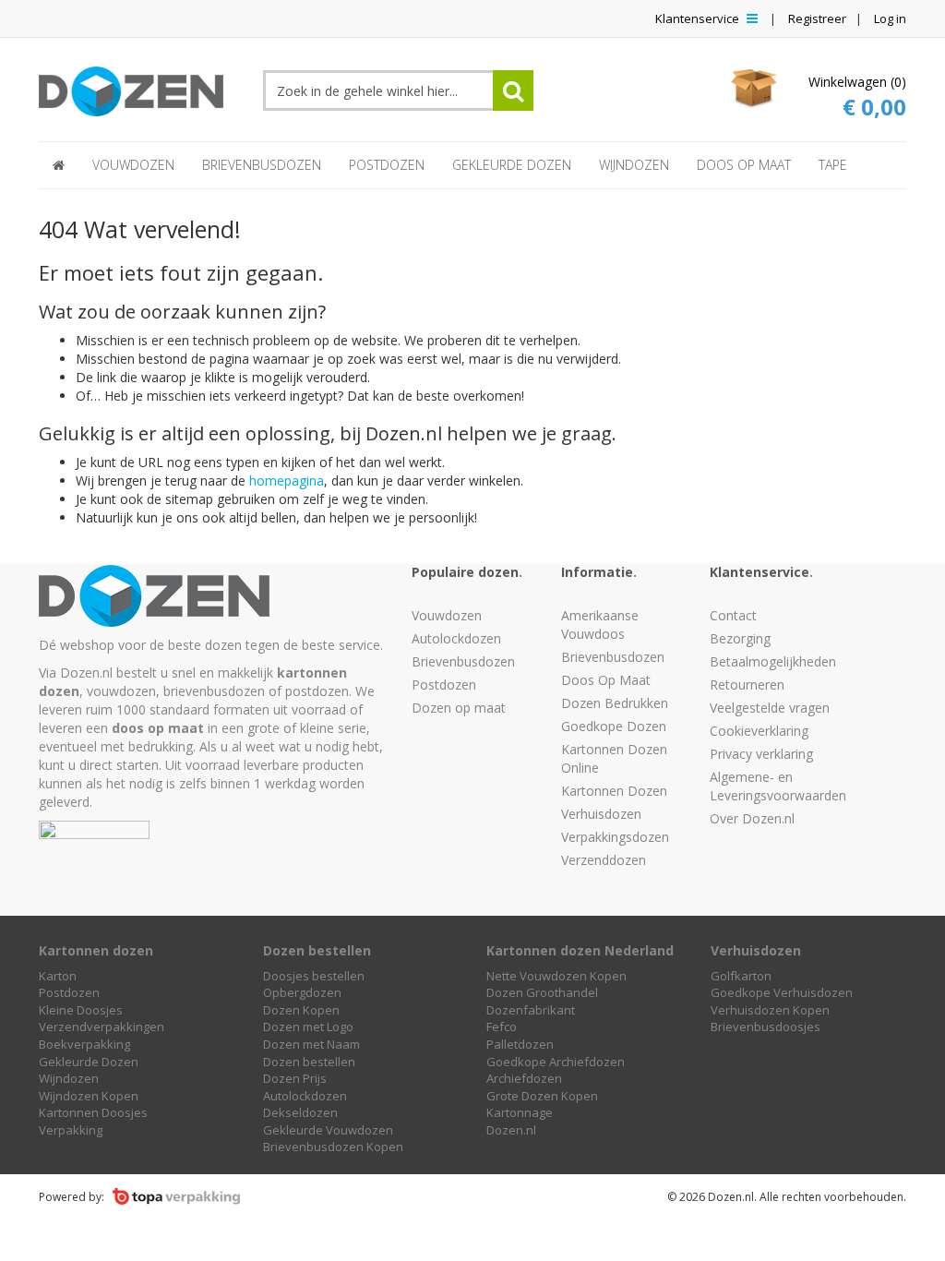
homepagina (286, 480)
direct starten (119, 765)
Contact (733, 615)
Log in (890, 18)
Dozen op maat (459, 707)
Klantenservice (698, 18)
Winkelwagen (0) (857, 97)
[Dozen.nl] (137, 86)
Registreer (817, 18)
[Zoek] (513, 90)
